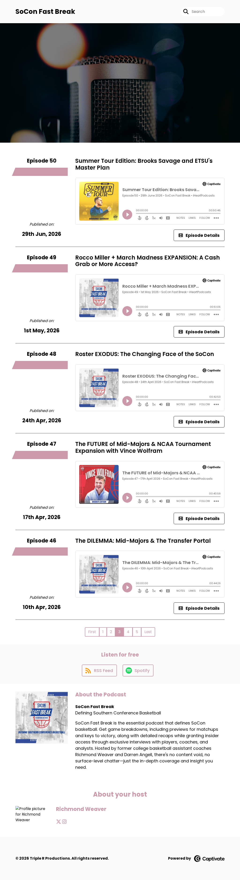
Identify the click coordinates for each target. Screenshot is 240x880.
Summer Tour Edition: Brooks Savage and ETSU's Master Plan (144, 164)
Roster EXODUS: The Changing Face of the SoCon (144, 354)
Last (148, 632)
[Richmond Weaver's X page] (58, 821)
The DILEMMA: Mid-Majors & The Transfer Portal (143, 541)
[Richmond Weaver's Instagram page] (64, 821)
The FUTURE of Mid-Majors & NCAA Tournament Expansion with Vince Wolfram (143, 447)
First (92, 632)
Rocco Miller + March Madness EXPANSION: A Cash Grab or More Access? (147, 261)
